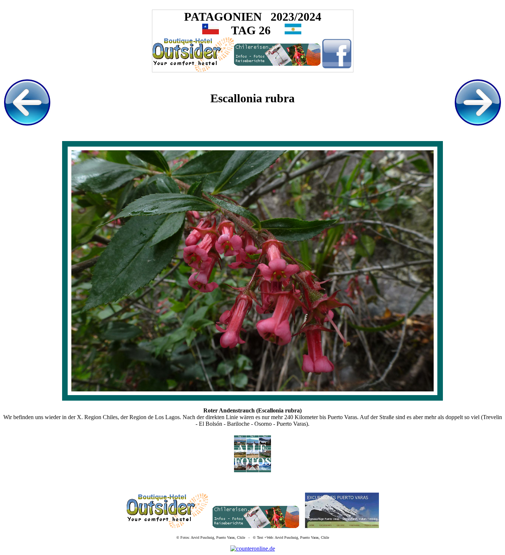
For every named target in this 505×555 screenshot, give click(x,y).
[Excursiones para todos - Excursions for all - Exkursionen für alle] (342, 526)
